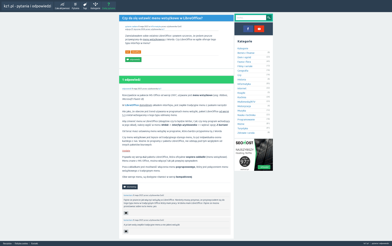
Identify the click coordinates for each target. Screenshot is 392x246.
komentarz (128, 195)
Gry (239, 75)
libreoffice (136, 52)
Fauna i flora (244, 61)
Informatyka (156, 26)
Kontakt (34, 243)
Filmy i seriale (245, 66)
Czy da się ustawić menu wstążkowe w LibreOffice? (162, 18)
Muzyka (241, 110)
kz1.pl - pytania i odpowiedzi (27, 6)
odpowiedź (126, 89)
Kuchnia (241, 97)
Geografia (242, 70)
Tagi (85, 8)
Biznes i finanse (245, 52)
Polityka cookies (21, 243)
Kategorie (95, 8)
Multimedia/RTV (246, 101)
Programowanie (246, 119)
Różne (240, 124)
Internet (241, 88)
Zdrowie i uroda (245, 132)
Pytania (75, 8)
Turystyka (242, 128)
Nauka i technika (246, 115)
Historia (241, 79)
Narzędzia (7, 243)
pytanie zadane (131, 26)
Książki (241, 92)
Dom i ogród (244, 57)
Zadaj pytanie (108, 8)
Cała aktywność (62, 8)
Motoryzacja (244, 106)
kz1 (127, 52)
